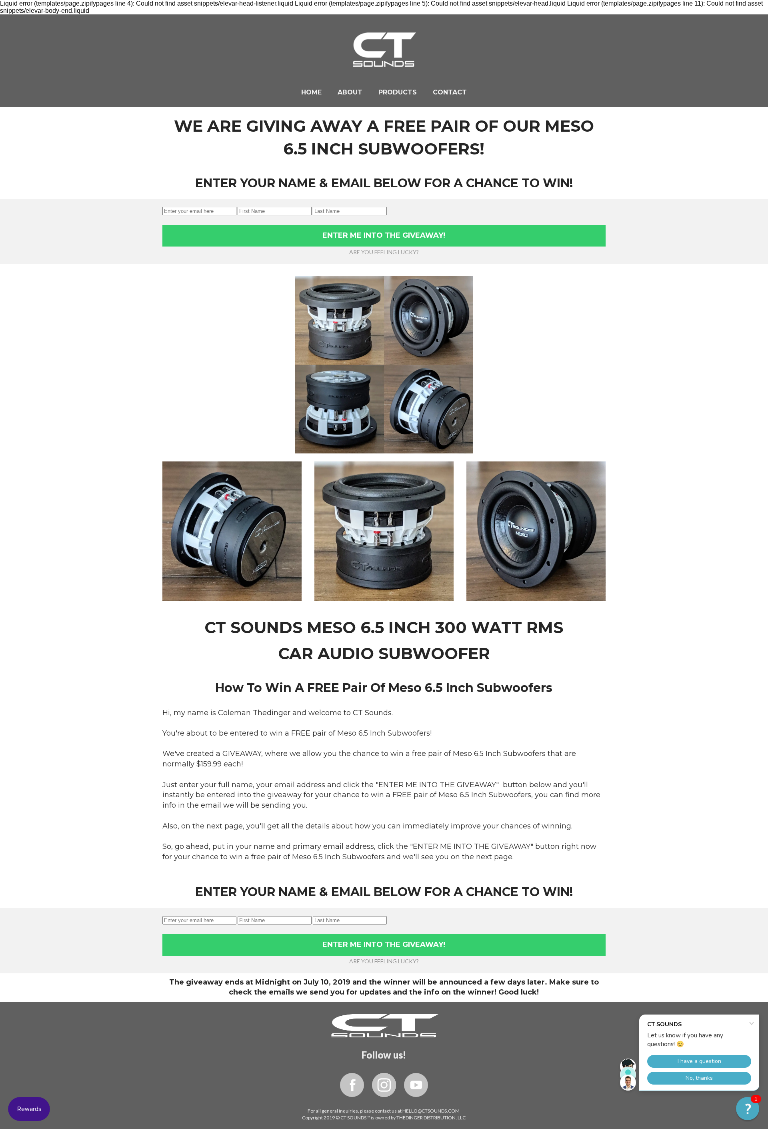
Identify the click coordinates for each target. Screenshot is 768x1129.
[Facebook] (352, 1085)
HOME (311, 92)
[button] (747, 1108)
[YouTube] (416, 1085)
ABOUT (350, 92)
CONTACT (450, 92)
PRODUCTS (397, 92)
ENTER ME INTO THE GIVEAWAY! (383, 235)
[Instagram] (384, 1085)
